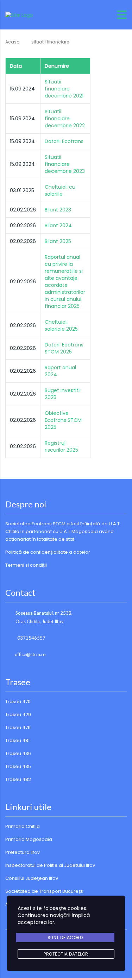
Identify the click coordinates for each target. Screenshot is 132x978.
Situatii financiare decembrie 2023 (65, 164)
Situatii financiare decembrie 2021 (64, 88)
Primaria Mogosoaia (28, 839)
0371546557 (31, 638)
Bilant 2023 (58, 209)
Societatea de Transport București (44, 891)
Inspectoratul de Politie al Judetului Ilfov (50, 865)
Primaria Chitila (22, 826)
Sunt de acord (65, 937)
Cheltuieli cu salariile (60, 190)
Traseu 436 (18, 753)
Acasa (12, 42)
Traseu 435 (18, 766)
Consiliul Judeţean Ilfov (31, 878)
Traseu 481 (17, 740)
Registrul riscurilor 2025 (61, 446)
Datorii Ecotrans (64, 141)
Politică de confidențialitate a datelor (47, 552)
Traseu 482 (18, 779)
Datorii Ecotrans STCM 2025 (64, 348)
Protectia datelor (66, 954)
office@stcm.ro (30, 654)
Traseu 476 (18, 727)
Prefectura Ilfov (22, 852)
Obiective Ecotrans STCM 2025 (63, 420)
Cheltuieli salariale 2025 (61, 325)
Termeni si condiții (26, 565)
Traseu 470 (18, 701)
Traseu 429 (18, 714)
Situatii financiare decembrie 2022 (65, 118)
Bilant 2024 (58, 225)
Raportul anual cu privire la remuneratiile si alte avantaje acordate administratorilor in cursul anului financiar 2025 (65, 282)
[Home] (19, 14)
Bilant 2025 (58, 241)
